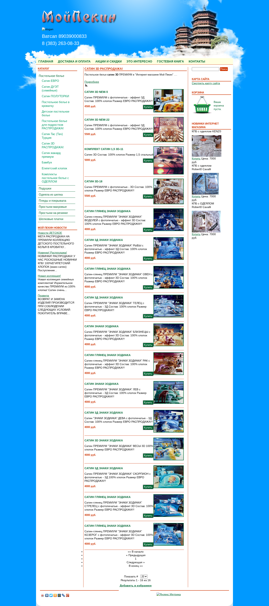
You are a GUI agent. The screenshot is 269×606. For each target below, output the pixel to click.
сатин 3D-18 (93, 181)
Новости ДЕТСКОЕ (50, 232)
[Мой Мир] (59, 595)
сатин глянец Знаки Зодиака (107, 211)
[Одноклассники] (55, 595)
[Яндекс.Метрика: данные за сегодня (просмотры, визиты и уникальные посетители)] (169, 594)
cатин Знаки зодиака (101, 383)
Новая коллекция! (49, 275)
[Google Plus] (68, 595)
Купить (196, 158)
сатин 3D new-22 (96, 119)
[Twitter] (51, 595)
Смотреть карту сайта (206, 83)
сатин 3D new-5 (96, 91)
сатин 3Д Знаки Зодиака (103, 239)
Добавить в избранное (136, 585)
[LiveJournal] (63, 595)
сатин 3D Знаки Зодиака (103, 440)
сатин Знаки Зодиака (101, 326)
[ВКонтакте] (47, 595)
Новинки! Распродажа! (52, 252)
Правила (43, 295)
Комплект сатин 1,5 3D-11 (103, 149)
